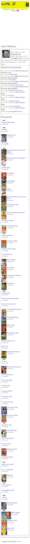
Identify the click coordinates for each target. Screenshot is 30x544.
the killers (4, 129)
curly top (4, 497)
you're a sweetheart (15, 106)
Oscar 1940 (4, 92)
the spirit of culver (7, 396)
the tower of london (7, 402)
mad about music (14, 101)
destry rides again (7, 380)
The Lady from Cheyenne (14, 275)
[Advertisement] (15, 27)
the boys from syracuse (16, 90)
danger (9, 189)
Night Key (9, 475)
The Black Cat (11, 283)
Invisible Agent (11, 181)
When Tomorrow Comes (14, 367)
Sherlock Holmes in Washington (16, 158)
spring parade (6, 293)
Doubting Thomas (12, 503)
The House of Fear (12, 407)
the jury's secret (6, 444)
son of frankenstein (7, 375)
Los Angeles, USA (16, 58)
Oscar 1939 (4, 97)
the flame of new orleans (16, 85)
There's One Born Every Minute (16, 212)
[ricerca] (13, 3)
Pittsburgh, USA (16, 54)
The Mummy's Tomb (13, 205)
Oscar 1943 (4, 71)
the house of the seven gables (10, 298)
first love (11, 95)
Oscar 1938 (4, 102)
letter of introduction (8, 438)
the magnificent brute (15, 111)
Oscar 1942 (4, 81)
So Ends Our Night (12, 241)
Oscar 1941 (4, 87)
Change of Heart (12, 520)
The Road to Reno (12, 449)
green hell (5, 346)
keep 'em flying (11, 260)
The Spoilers (12, 79)
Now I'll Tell (11, 528)
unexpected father (7, 391)
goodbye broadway (7, 457)
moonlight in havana (8, 220)
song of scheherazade (8, 122)
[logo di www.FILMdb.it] (5, 4)
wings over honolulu (8, 464)
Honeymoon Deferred (13, 352)
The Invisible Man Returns (14, 309)
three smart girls (6, 485)
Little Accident (6, 385)
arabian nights (13, 74)
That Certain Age (12, 430)
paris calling (10, 267)
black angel (5, 143)
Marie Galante (16, 512)
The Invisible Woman (13, 317)
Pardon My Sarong (12, 226)
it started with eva (7, 254)
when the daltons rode (8, 341)
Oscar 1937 (4, 108)
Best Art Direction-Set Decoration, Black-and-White (14, 77)
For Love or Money (12, 415)
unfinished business (7, 235)
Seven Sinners (11, 325)
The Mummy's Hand (12, 333)
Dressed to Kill (11, 135)
